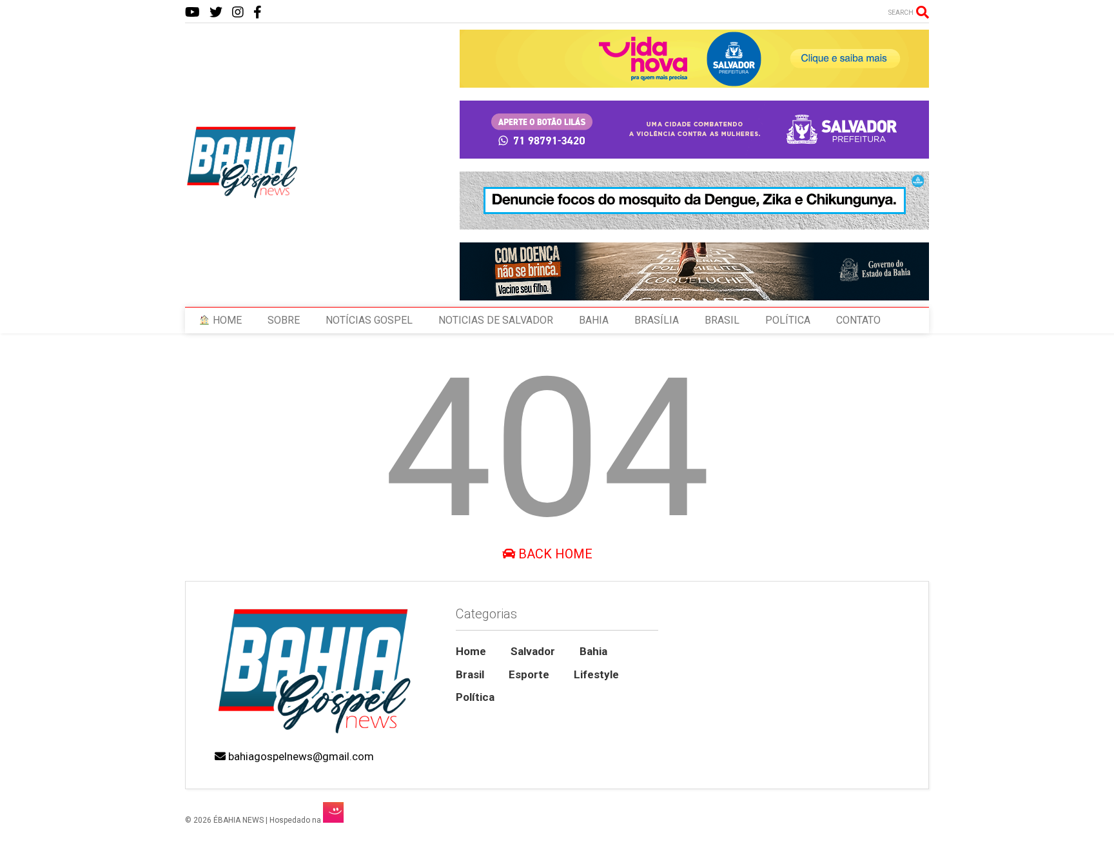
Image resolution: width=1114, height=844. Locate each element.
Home (471, 651)
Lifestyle (596, 674)
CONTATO (858, 320)
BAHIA (594, 320)
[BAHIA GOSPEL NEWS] (243, 194)
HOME (226, 320)
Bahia (593, 651)
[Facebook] (257, 12)
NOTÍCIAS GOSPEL (369, 320)
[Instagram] (238, 12)
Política (475, 697)
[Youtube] (192, 12)
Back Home (553, 554)
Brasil (470, 674)
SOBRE (284, 320)
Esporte (529, 674)
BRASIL (722, 320)
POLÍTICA (787, 320)
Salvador (533, 651)
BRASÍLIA (656, 320)
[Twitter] (216, 12)
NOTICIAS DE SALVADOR (495, 320)
